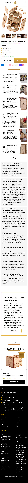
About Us (18, 418)
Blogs (17, 426)
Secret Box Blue (20, 445)
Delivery (17, 420)
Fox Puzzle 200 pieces (5, 457)
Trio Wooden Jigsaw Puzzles (21, 447)
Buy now (9, 60)
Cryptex (3, 434)
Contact (3, 422)
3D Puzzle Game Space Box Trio (20, 453)
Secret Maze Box (5, 470)
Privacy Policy (4, 426)
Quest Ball (3, 464)
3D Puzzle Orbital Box (21, 459)
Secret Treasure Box (6, 468)
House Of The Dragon (21, 463)
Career (17, 424)
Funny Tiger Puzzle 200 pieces (6, 447)
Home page (4, 418)
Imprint (3, 424)
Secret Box (18, 465)
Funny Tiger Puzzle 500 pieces (6, 440)
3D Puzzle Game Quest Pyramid (20, 456)
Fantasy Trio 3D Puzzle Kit (21, 438)
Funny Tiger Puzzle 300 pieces (6, 443)
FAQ (2, 420)
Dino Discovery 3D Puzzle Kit (20, 434)
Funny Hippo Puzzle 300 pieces (6, 436)
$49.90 (14, 381)
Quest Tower (19, 443)
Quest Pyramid (19, 472)
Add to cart (20, 60)
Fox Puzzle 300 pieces (5, 454)
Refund (17, 422)
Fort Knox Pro (19, 461)
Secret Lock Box (5, 466)
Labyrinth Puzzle (20, 441)
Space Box (6, 373)
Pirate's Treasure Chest (5, 461)
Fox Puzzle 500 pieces (5, 450)
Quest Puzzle (19, 470)
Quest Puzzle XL (20, 467)
